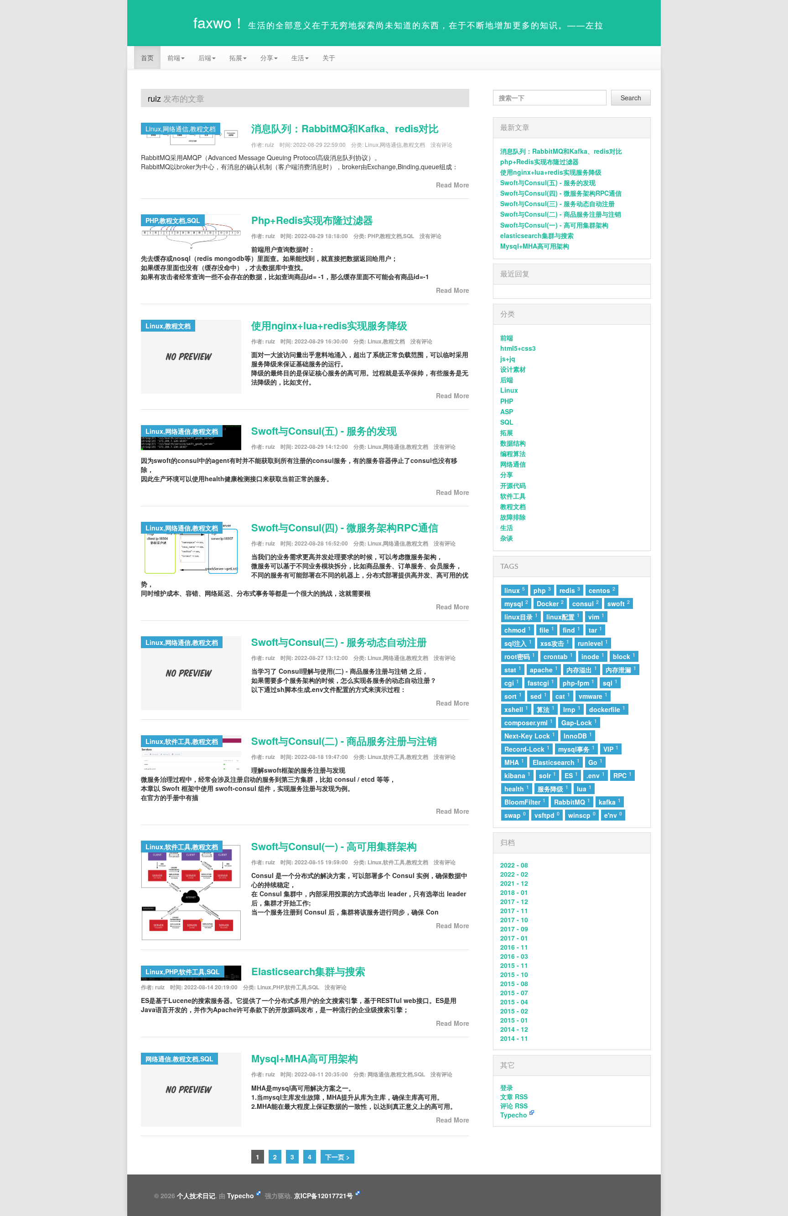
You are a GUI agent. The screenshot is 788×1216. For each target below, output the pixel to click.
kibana (517, 775)
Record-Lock (527, 749)
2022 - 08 (514, 864)
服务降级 (553, 788)
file (546, 629)
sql (610, 682)
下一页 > (337, 1156)
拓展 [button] (235, 57)
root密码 (519, 656)
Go (595, 762)
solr (547, 775)
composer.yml (528, 722)
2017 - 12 (514, 901)
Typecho (513, 1114)
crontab (558, 656)
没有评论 (441, 144)
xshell (516, 709)
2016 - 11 (514, 946)
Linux (371, 144)
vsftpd (547, 815)
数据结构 (513, 442)
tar (595, 629)
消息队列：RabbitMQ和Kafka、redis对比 (345, 128)
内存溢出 (581, 669)
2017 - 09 (514, 928)
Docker (550, 603)
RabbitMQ (572, 801)
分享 (506, 474)
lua (584, 788)
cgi (511, 682)
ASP (506, 411)
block (624, 656)
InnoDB (578, 735)
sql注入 (518, 643)
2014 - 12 (514, 1029)
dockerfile (607, 709)
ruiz (269, 144)
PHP (373, 236)
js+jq (507, 358)
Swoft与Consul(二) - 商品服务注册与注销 (344, 740)
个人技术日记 (196, 1195)
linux (514, 590)
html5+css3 (518, 348)
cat (562, 696)
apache (544, 669)
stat (512, 669)
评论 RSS (514, 1105)
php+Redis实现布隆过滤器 (312, 220)
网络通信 (391, 144)
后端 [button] (204, 57)
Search (631, 97)
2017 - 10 (514, 919)
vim (596, 616)
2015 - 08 (514, 983)
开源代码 (513, 485)
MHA (514, 762)
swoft (618, 603)
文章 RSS (514, 1096)
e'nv (613, 815)
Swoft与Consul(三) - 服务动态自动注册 (339, 641)
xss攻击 (554, 643)
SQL (408, 236)
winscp (582, 815)
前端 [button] (173, 57)
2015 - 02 (514, 1010)
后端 (506, 379)
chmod (517, 629)
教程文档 (414, 144)
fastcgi (541, 682)
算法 (546, 709)
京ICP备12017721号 (323, 1195)
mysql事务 (576, 749)
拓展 (506, 432)
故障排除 (513, 516)
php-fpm (578, 682)
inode (592, 656)
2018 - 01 (514, 892)
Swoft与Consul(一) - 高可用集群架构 (334, 846)
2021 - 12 (514, 883)
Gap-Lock (579, 722)
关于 (328, 57)
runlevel (593, 643)
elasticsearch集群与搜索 (308, 971)
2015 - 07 (514, 992)
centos (602, 590)
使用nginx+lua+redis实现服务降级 (329, 325)
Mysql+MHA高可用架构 (304, 1058)
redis (570, 590)
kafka (610, 801)
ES (571, 775)
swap (515, 815)
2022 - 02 (514, 873)
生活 (506, 527)
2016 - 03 (514, 956)
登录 (506, 1087)
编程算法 (513, 453)
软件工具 (394, 757)
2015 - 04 (514, 1001)
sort (513, 696)
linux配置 (563, 616)
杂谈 (506, 537)
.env (595, 775)
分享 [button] (266, 57)
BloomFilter (524, 801)
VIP (610, 749)
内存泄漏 (621, 669)
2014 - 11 (514, 1038)
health (516, 788)
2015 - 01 (514, 1019)
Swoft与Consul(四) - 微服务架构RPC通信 (344, 527)
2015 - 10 (514, 974)
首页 (147, 57)
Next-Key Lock (529, 735)
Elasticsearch (556, 762)
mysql (516, 603)
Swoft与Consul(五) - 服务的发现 (324, 430)
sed (538, 696)
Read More (452, 184)
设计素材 (513, 369)
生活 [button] (297, 57)
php (542, 590)
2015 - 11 (514, 965)
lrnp (572, 709)
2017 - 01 (514, 937)
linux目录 (521, 616)
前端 (506, 337)
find (571, 629)
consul (585, 603)
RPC (622, 775)
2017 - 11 (514, 910)
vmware (593, 696)
